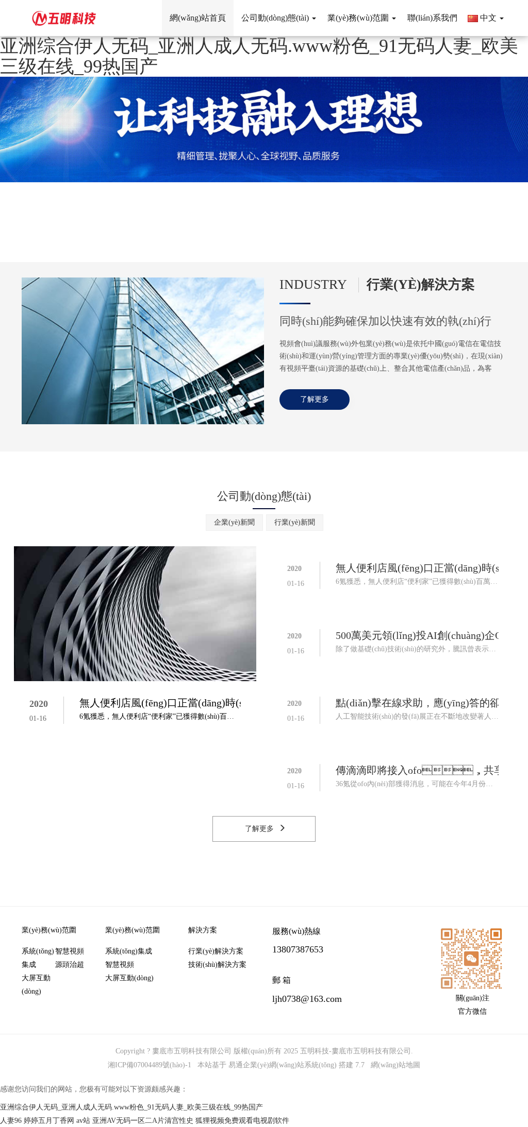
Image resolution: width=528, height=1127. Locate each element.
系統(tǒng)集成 (38, 957)
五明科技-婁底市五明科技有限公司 (355, 1051)
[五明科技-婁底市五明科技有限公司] (64, 18)
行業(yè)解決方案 (215, 951)
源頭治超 (69, 964)
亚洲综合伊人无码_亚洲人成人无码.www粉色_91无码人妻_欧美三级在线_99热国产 (259, 56)
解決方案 (202, 930)
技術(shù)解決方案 (217, 964)
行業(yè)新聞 (294, 522)
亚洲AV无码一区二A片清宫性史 (142, 1120)
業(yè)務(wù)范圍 (49, 930)
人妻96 (11, 1120)
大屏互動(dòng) (36, 984)
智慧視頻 (69, 951)
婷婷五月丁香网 (49, 1120)
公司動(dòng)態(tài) (264, 496)
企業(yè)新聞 (234, 522)
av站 (83, 1120)
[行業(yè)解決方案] (143, 350)
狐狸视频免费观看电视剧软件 (242, 1120)
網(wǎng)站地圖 (395, 1065)
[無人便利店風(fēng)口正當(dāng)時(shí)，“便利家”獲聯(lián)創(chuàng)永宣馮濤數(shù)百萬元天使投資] (135, 613)
